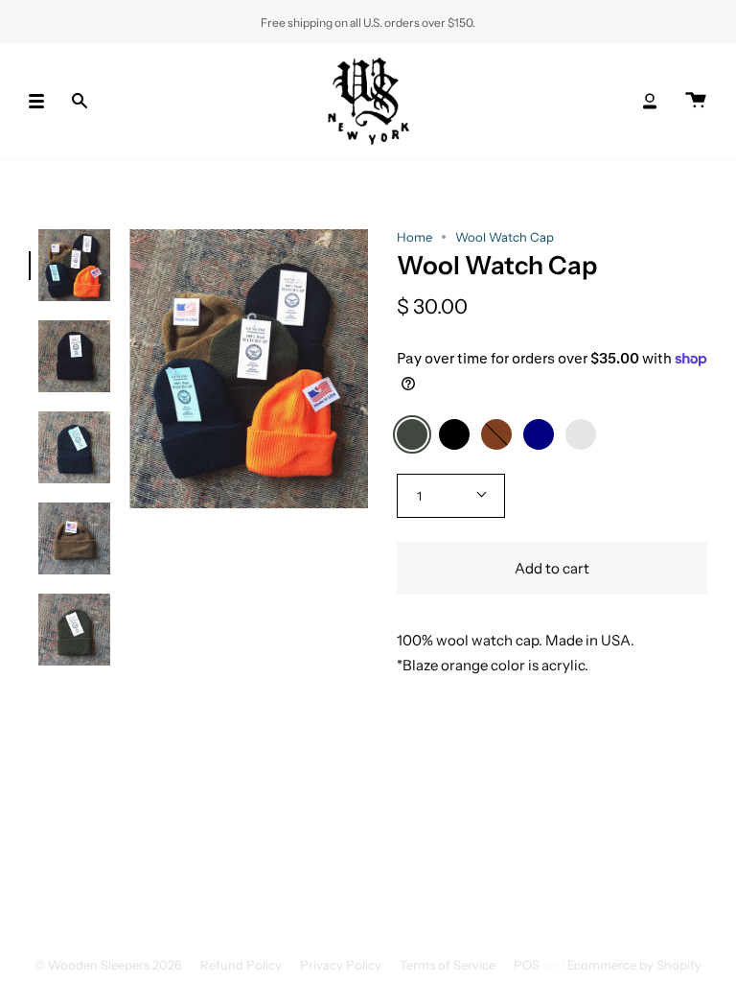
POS (527, 964)
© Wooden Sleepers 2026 (108, 964)
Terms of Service (447, 964)
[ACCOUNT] (649, 101)
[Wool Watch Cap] (74, 265)
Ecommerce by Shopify (634, 964)
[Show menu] (43, 101)
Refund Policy (241, 964)
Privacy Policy (340, 964)
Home (414, 237)
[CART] (695, 101)
